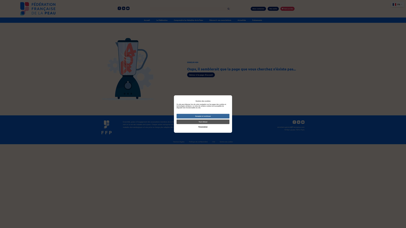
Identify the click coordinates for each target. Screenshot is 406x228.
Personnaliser (203, 127)
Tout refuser (203, 122)
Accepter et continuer (203, 116)
